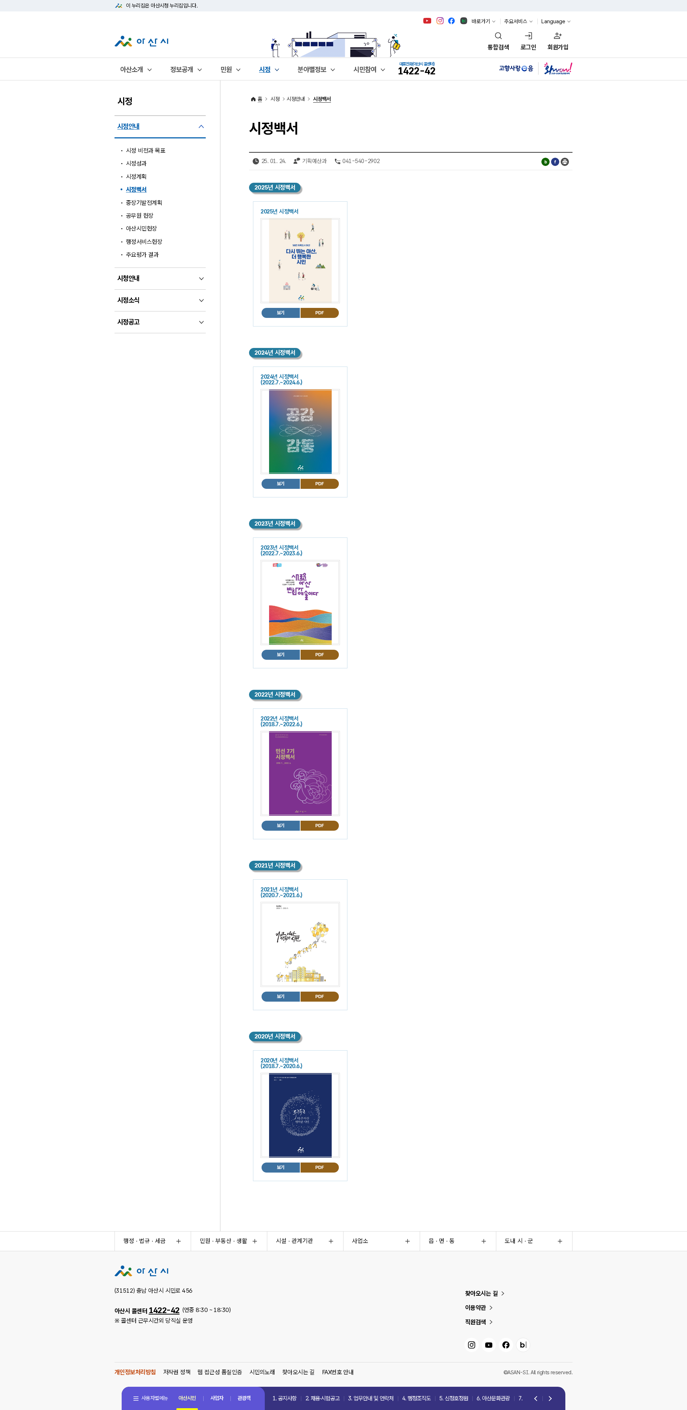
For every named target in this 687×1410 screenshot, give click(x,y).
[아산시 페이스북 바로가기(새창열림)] (452, 21)
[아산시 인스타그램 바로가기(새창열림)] (440, 21)
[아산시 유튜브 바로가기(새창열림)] (427, 21)
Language (553, 21)
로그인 (528, 47)
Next (549, 1399)
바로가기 (481, 21)
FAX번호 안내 (338, 1372)
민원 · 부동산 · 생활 (223, 1240)
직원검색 (475, 1322)
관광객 (244, 1398)
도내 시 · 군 (519, 1240)
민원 (226, 69)
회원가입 (557, 47)
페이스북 (555, 162)
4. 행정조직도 (416, 1398)
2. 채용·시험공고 (322, 1398)
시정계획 (136, 176)
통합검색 (498, 47)
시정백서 (136, 189)
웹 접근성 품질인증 (220, 1372)
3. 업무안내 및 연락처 (371, 1398)
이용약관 (475, 1307)
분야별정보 (312, 69)
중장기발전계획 (144, 202)
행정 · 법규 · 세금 (144, 1240)
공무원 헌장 (140, 215)
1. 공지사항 (285, 1398)
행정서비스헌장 (144, 241)
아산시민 (187, 1398)
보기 (280, 312)
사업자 (216, 1398)
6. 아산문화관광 (493, 1398)
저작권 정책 (177, 1372)
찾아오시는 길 (481, 1293)
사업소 (360, 1240)
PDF (319, 312)
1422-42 (164, 1310)
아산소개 (131, 69)
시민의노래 (262, 1372)
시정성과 (136, 163)
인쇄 (565, 162)
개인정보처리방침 (135, 1372)
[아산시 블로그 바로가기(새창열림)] (464, 21)
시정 (265, 69)
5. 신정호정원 (453, 1398)
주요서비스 (515, 21)
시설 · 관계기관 (294, 1240)
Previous (536, 1399)
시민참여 (365, 69)
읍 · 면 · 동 (442, 1240)
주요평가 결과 (142, 254)
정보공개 (181, 69)
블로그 (545, 162)
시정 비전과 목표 (145, 150)
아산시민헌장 (141, 228)
